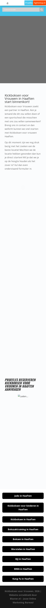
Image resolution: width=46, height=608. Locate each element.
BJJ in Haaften (23, 558)
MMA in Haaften (23, 568)
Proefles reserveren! (30, 361)
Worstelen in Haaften (23, 549)
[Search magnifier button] (41, 10)
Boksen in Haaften (23, 539)
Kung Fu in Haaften (23, 578)
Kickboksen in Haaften (23, 519)
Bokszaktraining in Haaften (23, 529)
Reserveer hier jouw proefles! (22, 74)
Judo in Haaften (23, 495)
